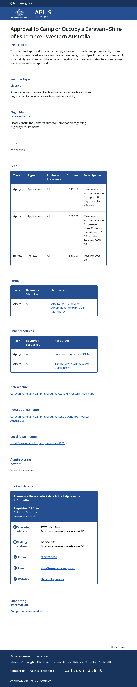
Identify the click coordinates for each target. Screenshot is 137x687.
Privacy (78, 662)
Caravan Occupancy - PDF (72, 354)
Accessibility (62, 662)
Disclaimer (44, 662)
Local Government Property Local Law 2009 (38, 443)
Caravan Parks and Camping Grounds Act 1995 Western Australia (52, 393)
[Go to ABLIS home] (30, 13)
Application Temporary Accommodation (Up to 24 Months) (67, 307)
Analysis (33, 671)
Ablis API (105, 662)
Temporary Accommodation (29, 611)
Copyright (28, 662)
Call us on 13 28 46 (84, 670)
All (48, 189)
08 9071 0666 (49, 557)
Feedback (47, 671)
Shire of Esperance (54, 579)
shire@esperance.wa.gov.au (58, 568)
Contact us (17, 671)
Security (91, 662)
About (14, 662)
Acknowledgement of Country (31, 680)
